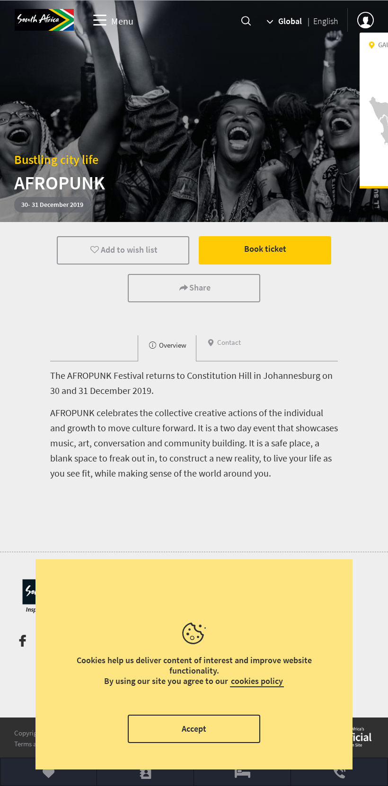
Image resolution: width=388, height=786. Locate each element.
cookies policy (257, 680)
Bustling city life (56, 159)
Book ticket (265, 248)
